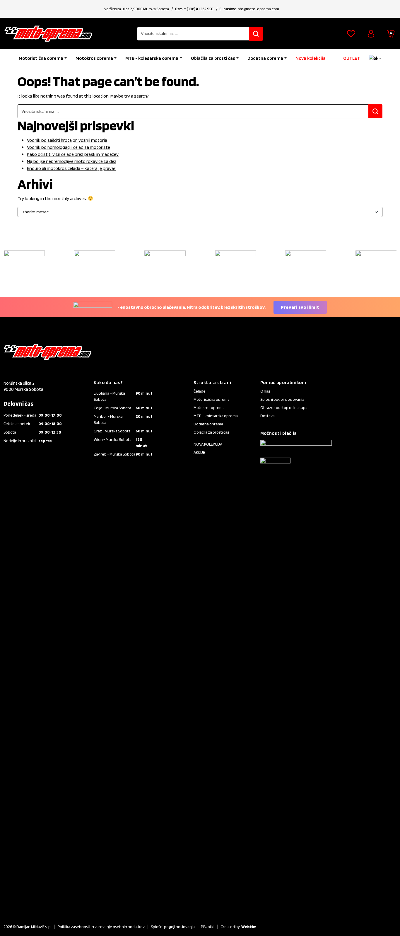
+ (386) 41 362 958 (198, 8)
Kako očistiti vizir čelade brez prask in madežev (73, 154)
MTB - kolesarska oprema (151, 58)
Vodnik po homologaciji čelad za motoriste (68, 147)
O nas (265, 391)
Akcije (199, 452)
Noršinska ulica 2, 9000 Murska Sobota (136, 8)
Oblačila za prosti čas (213, 58)
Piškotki (207, 926)
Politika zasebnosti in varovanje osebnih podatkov (101, 926)
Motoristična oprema (41, 58)
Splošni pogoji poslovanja (282, 399)
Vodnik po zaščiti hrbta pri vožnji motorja (67, 140)
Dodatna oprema (265, 58)
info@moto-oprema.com (258, 8)
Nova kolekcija (310, 58)
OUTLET (351, 58)
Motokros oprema (94, 58)
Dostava (267, 415)
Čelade (200, 391)
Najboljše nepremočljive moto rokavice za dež (71, 161)
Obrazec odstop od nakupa (283, 407)
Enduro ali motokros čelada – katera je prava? (71, 168)
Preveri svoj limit (300, 307)
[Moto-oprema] (48, 33)
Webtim (248, 926)
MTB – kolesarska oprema (216, 415)
